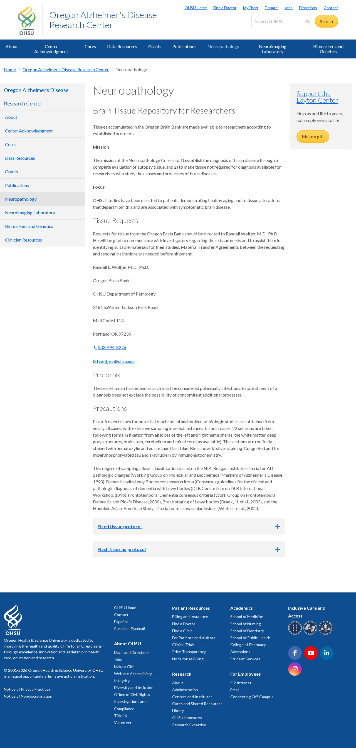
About (12, 46)
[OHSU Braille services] (295, 633)
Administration (185, 689)
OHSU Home (196, 7)
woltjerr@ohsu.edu (117, 361)
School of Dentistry (247, 630)
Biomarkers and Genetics (328, 49)
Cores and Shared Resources (197, 703)
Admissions (240, 651)
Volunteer (123, 722)
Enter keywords (269, 31)
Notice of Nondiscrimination (28, 696)
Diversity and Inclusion (134, 687)
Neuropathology (223, 46)
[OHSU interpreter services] (326, 633)
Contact (331, 7)
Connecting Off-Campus (251, 696)
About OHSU (127, 643)
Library (178, 710)
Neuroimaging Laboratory (272, 49)
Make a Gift (124, 666)
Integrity (122, 680)
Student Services (245, 658)
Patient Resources (191, 608)
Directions (308, 7)
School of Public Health (250, 637)
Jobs (289, 7)
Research (181, 673)
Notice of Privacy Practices (27, 689)
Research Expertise (189, 724)
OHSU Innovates (187, 717)
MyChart (250, 7)
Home (10, 69)
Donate (271, 7)
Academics (241, 608)
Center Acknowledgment (51, 49)
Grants (154, 46)
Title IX (120, 715)
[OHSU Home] (30, 20)
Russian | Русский (129, 628)
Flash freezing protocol (122, 549)
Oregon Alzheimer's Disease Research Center (103, 19)
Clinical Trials (183, 644)
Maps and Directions (132, 652)
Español (121, 621)
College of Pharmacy (248, 644)
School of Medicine (246, 616)
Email (234, 689)
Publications (184, 46)
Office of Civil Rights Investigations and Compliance (132, 701)
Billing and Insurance (190, 616)
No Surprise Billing (188, 658)
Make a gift (313, 136)
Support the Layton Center (317, 96)
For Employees (245, 673)
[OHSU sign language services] (311, 633)
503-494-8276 (112, 347)
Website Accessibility (133, 673)
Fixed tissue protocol (120, 526)
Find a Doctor (224, 7)
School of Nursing (245, 623)
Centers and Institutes (192, 696)
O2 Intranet (240, 682)
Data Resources (122, 46)
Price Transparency (189, 651)
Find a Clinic (182, 630)
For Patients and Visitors (193, 637)
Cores (90, 46)
